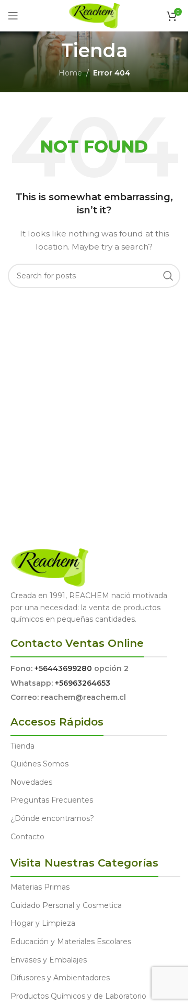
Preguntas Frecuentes (51, 800)
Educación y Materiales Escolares (70, 941)
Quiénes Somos (39, 764)
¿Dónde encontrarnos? (52, 818)
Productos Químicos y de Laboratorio (78, 996)
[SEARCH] (168, 276)
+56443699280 (63, 668)
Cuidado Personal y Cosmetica (66, 905)
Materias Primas (40, 887)
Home (70, 73)
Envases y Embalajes (48, 960)
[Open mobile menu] (13, 15)
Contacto (27, 836)
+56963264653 (82, 683)
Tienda (22, 746)
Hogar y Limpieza (42, 923)
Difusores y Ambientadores (60, 977)
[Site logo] (94, 15)
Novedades (31, 782)
